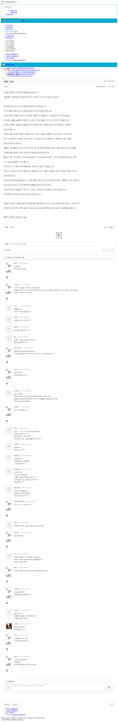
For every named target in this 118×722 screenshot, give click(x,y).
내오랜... (16, 532)
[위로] (102, 249)
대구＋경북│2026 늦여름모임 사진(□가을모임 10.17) (23, 70)
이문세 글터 (9, 27)
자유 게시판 (9, 31)
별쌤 (15, 567)
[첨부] (112, 249)
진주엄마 (16, 444)
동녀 (15, 428)
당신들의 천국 (10, 36)
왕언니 (16, 656)
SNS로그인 (13, 12)
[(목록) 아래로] (106, 249)
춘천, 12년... (9, 81)
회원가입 (10, 14)
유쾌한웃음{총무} (19, 501)
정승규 (6, 86)
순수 (15, 554)
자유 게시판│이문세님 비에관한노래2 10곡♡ (21, 74)
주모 (15, 635)
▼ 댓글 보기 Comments (15, 257)
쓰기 (112, 704)
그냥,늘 (16, 284)
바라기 (16, 306)
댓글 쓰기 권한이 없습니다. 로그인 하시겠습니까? (29, 685)
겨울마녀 (16, 407)
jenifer (16, 327)
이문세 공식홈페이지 (12, 54)
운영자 (16, 317)
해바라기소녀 (18, 348)
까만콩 (16, 624)
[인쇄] (109, 249)
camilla (16, 589)
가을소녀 (16, 610)
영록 (15, 263)
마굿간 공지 (9, 25)
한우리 (16, 523)
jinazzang (17, 488)
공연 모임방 (9, 37)
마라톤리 (16, 391)
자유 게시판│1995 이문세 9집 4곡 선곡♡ (20, 76)
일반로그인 (13, 10)
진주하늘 (16, 469)
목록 (8, 249)
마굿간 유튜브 (10, 58)
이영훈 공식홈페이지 (12, 56)
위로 (16, 704)
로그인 (9, 7)
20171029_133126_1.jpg (19, 244)
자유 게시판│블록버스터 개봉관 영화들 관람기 (21, 72)
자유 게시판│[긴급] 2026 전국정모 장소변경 (20, 68)
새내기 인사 (9, 29)
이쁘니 (16, 369)
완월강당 (16, 455)
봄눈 (15, 337)
